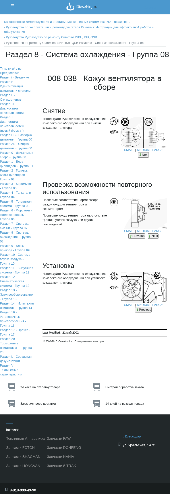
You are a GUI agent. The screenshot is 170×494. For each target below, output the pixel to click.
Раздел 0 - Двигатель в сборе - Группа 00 (16, 155)
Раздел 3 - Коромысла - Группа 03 (16, 186)
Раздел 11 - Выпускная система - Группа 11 (16, 270)
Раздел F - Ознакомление (10, 97)
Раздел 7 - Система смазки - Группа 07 (14, 226)
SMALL (129, 150)
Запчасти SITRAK (61, 465)
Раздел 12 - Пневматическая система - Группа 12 (14, 281)
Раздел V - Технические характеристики (11, 370)
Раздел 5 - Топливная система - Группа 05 (16, 203)
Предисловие (9, 73)
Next (145, 155)
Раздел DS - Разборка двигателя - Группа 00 (16, 137)
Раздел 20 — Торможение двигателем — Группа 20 (16, 345)
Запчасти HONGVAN (23, 465)
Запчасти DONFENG (64, 447)
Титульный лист (11, 68)
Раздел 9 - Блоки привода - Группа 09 (15, 248)
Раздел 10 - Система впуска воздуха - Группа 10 (15, 259)
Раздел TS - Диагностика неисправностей (12, 108)
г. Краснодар (132, 436)
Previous (138, 236)
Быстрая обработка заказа (124, 387)
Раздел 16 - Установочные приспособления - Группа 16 (13, 319)
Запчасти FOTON (20, 447)
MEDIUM (143, 150)
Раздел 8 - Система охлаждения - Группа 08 (15, 237)
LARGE (157, 150)
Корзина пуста (154, 12)
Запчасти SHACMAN (23, 456)
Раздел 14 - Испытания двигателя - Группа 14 (17, 305)
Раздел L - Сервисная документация (16, 359)
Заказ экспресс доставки (38, 404)
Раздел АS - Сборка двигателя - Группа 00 (16, 146)
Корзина (150, 8)
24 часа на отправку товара (40, 387)
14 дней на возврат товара (124, 404)
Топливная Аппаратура (25, 438)
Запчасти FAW (59, 438)
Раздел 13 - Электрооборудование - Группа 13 (16, 294)
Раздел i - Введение (14, 77)
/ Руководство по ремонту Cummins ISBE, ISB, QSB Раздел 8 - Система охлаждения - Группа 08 (74, 43)
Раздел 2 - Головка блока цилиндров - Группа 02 (13, 175)
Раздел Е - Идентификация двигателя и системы (15, 86)
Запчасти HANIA (60, 456)
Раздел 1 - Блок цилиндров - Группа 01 (16, 164)
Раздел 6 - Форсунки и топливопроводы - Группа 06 (16, 214)
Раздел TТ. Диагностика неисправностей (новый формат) (12, 124)
